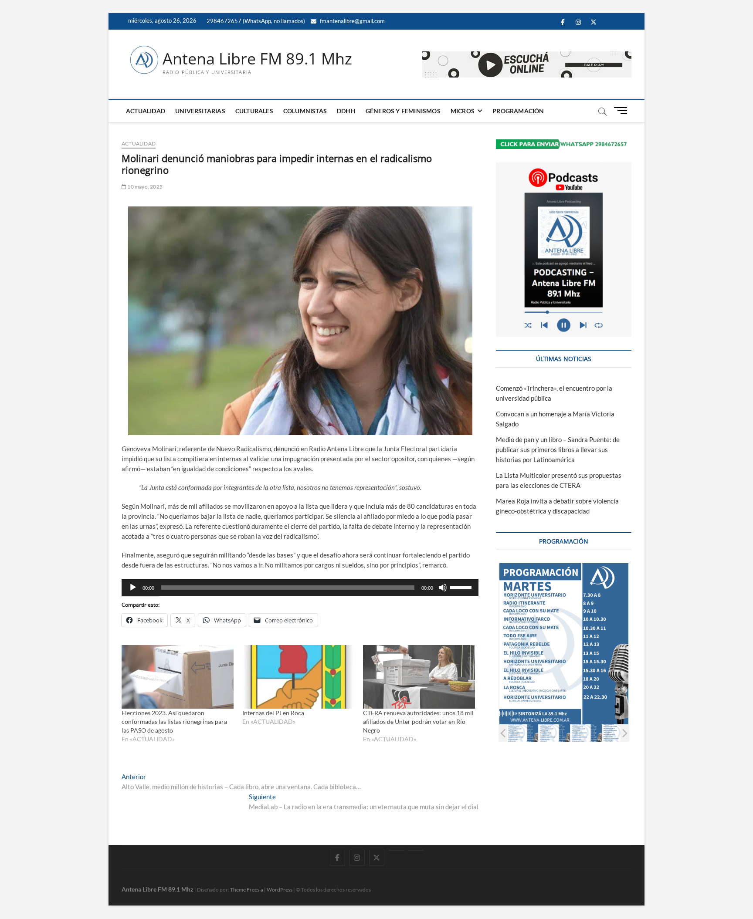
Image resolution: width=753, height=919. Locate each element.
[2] (554, 732)
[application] (300, 587)
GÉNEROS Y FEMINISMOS (403, 111)
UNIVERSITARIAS (200, 111)
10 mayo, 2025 (144, 186)
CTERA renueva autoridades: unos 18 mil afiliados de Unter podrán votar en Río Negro (418, 721)
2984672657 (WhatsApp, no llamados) (255, 20)
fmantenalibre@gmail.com (352, 20)
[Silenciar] (442, 587)
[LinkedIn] (396, 850)
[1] (522, 732)
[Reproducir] (133, 587)
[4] (618, 732)
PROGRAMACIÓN (518, 111)
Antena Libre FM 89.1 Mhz (257, 58)
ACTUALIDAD (145, 111)
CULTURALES (254, 111)
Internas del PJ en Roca (273, 712)
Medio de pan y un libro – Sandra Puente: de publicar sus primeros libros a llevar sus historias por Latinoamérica (558, 449)
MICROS (463, 111)
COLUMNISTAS (305, 111)
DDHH (346, 111)
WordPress (279, 889)
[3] (586, 732)
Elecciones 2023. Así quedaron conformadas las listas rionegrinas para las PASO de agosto (174, 721)
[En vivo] (416, 850)
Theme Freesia (246, 889)
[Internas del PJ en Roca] (298, 677)
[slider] (462, 587)
